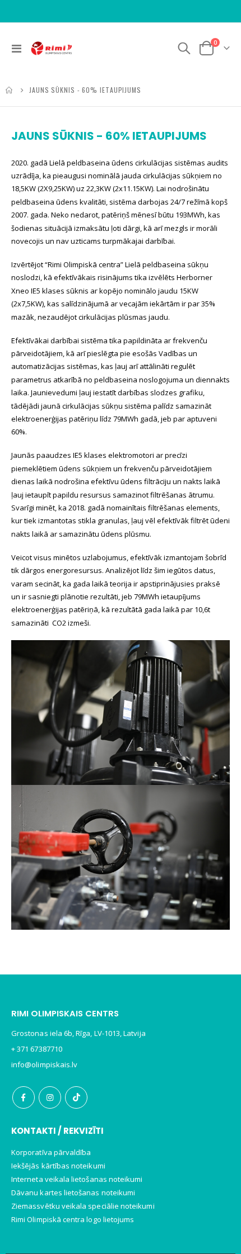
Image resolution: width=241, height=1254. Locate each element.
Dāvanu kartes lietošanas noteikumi (73, 1192)
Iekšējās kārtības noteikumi (58, 1166)
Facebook (23, 1097)
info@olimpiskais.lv (44, 1064)
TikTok (76, 1097)
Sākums (9, 90)
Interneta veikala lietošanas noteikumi (76, 1179)
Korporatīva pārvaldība (51, 1152)
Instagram (50, 1097)
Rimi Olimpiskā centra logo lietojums (72, 1219)
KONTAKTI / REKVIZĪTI (57, 1131)
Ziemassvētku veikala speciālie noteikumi (83, 1206)
